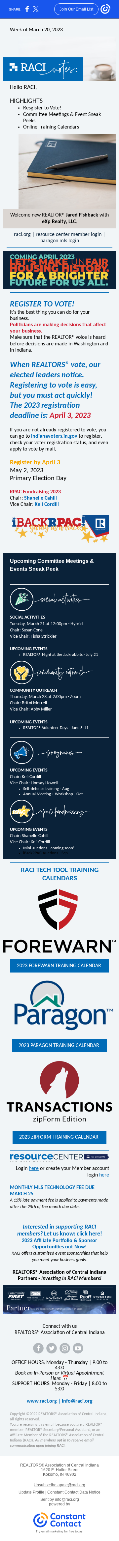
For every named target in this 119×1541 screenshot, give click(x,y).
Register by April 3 (35, 462)
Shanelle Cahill (40, 498)
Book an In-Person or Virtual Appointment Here (59, 1376)
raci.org (22, 234)
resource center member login (68, 234)
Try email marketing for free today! (60, 1531)
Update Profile (31, 1492)
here (34, 1168)
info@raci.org (77, 1401)
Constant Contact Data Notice (73, 1492)
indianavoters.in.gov (54, 436)
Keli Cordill (47, 504)
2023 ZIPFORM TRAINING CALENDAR (59, 1137)
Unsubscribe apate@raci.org (59, 1485)
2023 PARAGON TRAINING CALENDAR (59, 1045)
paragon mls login (59, 241)
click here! (89, 1234)
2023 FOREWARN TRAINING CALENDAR (59, 966)
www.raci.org (42, 1401)
